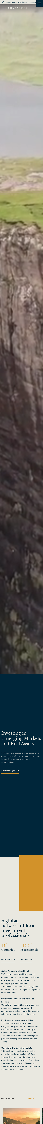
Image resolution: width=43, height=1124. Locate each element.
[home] (14, 7)
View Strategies (8, 770)
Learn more (6, 959)
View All (30, 1098)
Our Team (24, 959)
